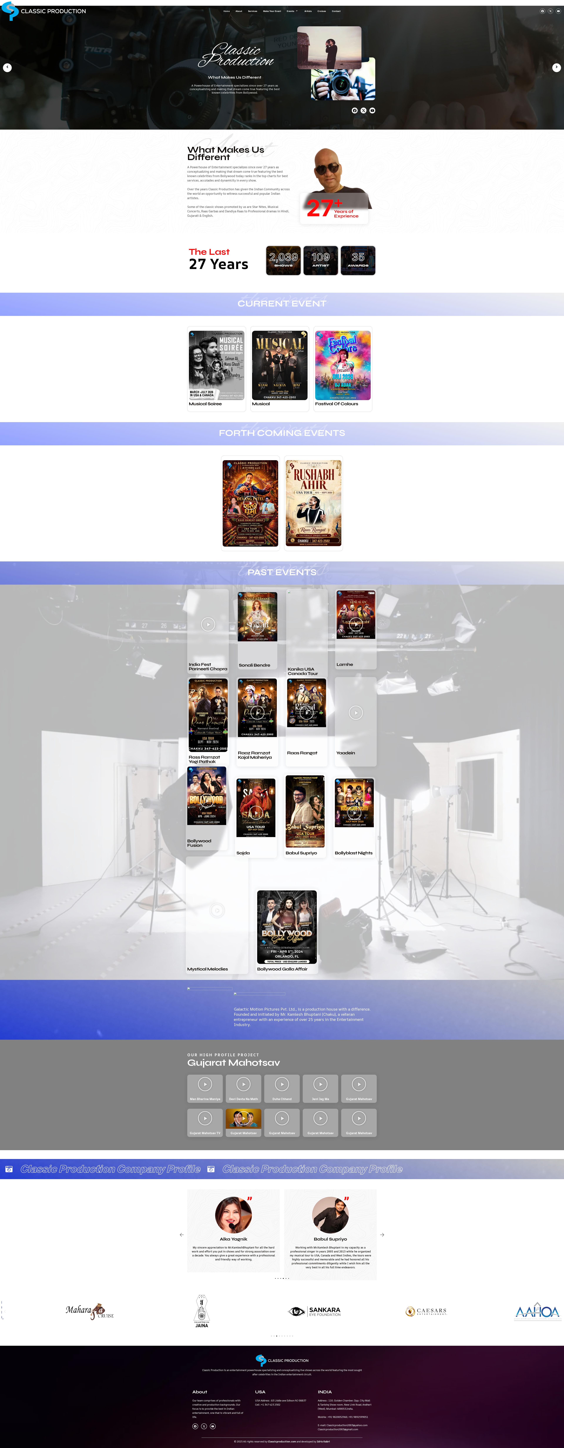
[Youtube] (558, 11)
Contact (336, 11)
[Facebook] (542, 11)
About (239, 11)
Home (227, 11)
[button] (216, 365)
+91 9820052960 (337, 1417)
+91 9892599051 (358, 1417)
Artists (308, 11)
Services (252, 11)
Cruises (322, 11)
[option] (282, 68)
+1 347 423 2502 (270, 1404)
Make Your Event (272, 11)
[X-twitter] (550, 11)
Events (290, 11)
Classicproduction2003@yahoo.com (347, 1425)
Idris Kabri (323, 1441)
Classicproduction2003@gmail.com (338, 1429)
